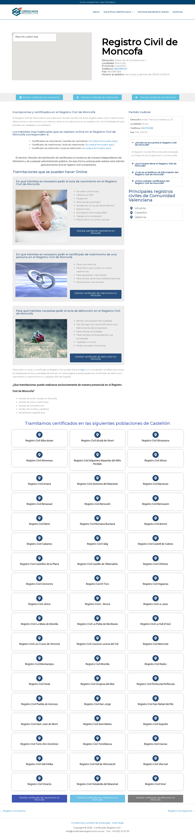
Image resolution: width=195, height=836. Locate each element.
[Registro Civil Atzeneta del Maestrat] (97, 478)
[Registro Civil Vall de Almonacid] (97, 758)
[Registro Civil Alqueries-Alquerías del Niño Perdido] (97, 455)
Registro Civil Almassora (155, 440)
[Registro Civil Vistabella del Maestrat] (97, 778)
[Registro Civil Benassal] (39, 498)
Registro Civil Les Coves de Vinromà (39, 643)
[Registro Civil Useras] (155, 738)
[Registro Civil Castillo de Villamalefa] (97, 558)
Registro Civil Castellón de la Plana (39, 563)
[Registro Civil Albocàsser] (39, 435)
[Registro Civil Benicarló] (97, 498)
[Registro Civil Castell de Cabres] (155, 538)
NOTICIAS (178, 12)
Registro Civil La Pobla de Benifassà (97, 623)
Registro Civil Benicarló (97, 503)
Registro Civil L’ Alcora (97, 604)
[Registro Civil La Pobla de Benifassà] (97, 618)
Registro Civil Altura (155, 460)
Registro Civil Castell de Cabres (155, 543)
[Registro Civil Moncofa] (155, 638)
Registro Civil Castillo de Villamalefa (97, 563)
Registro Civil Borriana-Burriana (97, 523)
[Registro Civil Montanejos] (39, 658)
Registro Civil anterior (13, 810)
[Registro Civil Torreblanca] (97, 738)
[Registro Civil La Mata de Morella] (39, 618)
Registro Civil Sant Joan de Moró (39, 724)
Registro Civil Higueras (155, 583)
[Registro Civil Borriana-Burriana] (97, 518)
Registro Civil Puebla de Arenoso (39, 704)
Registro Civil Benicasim (155, 503)
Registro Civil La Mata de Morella (39, 623)
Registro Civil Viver (155, 784)
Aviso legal (118, 822)
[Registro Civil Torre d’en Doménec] (39, 738)
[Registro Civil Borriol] (155, 518)
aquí (83, 369)
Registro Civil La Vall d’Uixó (155, 623)
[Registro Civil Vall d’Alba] (39, 758)
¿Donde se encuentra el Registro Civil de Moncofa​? (156, 143)
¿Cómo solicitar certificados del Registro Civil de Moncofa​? (152, 182)
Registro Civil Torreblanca (97, 743)
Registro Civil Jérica (39, 604)
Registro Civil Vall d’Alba (39, 764)
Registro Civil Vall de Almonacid (97, 764)
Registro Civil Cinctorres (39, 583)
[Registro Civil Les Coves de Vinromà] (39, 638)
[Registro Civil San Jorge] (97, 698)
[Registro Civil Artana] (39, 478)
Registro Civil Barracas (155, 483)
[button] (155, 143)
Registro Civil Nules (155, 664)
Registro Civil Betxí (39, 523)
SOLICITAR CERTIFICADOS (117, 12)
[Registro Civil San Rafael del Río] (155, 698)
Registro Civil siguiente (181, 810)
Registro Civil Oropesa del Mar (97, 683)
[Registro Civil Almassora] (155, 435)
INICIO (96, 12)
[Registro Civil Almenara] (39, 455)
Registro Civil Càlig (97, 543)
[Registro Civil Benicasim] (155, 498)
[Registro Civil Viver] (155, 778)
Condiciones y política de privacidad (90, 822)
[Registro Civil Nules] (155, 658)
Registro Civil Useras (155, 743)
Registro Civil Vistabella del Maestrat (97, 784)
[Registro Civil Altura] (155, 455)
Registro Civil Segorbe (155, 724)
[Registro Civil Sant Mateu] (97, 718)
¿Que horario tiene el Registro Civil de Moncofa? (155, 164)
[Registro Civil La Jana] (155, 598)
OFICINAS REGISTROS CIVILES (153, 12)
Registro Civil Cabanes (39, 543)
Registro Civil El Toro (97, 583)
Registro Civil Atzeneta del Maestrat (97, 483)
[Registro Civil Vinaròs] (39, 778)
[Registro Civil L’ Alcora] (97, 598)
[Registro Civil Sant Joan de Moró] (39, 718)
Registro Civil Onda (39, 683)
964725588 (147, 128)
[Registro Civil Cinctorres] (39, 578)
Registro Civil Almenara (39, 460)
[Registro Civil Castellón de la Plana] (39, 558)
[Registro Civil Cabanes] (39, 538)
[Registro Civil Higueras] (155, 578)
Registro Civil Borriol (155, 523)
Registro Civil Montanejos (39, 664)
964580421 (120, 68)
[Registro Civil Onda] (39, 678)
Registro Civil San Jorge (97, 704)
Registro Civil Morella (97, 664)
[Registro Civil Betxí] (39, 518)
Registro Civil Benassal (39, 503)
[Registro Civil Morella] (97, 658)
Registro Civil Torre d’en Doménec (39, 743)
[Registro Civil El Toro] (97, 578)
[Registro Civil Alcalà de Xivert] (97, 435)
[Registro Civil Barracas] (155, 478)
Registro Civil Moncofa (155, 643)
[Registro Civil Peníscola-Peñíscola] (155, 678)
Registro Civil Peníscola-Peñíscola (156, 683)
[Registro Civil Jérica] (39, 598)
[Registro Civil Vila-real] (155, 758)
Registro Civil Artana (39, 483)
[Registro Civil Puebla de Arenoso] (39, 698)
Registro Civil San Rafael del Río (155, 704)
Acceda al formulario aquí (103, 141)
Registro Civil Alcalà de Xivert (97, 440)
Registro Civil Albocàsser (39, 440)
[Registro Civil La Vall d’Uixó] (155, 618)
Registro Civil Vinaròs (39, 784)
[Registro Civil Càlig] (97, 538)
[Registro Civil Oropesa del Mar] (97, 678)
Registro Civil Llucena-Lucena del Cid (97, 643)
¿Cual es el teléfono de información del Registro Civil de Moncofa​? (156, 173)
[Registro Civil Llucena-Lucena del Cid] (97, 638)
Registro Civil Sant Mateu (97, 724)
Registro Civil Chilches (155, 563)
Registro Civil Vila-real (155, 764)
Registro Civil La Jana (155, 604)
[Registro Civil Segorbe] (155, 718)
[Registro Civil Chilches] (155, 558)
